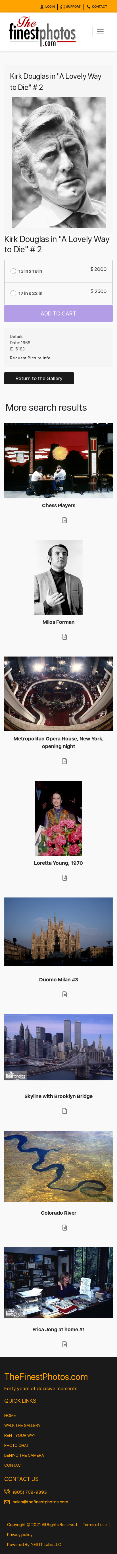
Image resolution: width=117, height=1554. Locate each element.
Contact (99, 7)
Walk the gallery (22, 1425)
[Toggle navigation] (100, 31)
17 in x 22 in (30, 293)
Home (10, 1415)
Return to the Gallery (39, 378)
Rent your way (19, 1435)
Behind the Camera (24, 1455)
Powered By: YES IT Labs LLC (34, 1544)
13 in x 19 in (30, 271)
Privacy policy (19, 1534)
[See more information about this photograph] (64, 520)
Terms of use (95, 1524)
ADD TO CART (58, 313)
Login (50, 7)
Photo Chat (16, 1445)
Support (73, 7)
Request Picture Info (30, 358)
